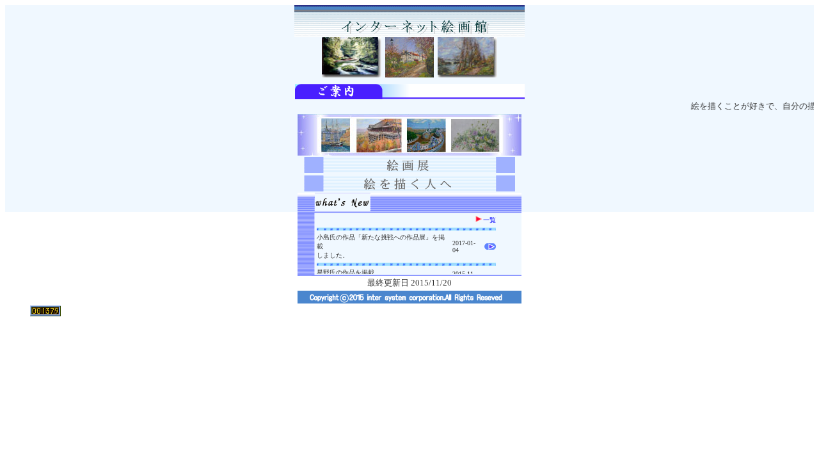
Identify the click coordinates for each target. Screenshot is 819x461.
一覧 (489, 219)
